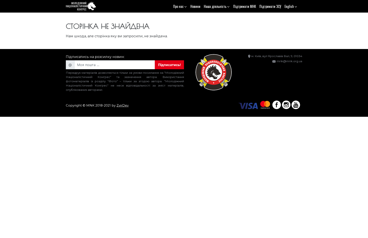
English (289, 6)
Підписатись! (169, 65)
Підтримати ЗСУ (270, 6)
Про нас (178, 6)
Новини (195, 6)
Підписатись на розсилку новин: (95, 57)
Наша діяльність (215, 6)
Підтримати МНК (244, 6)
